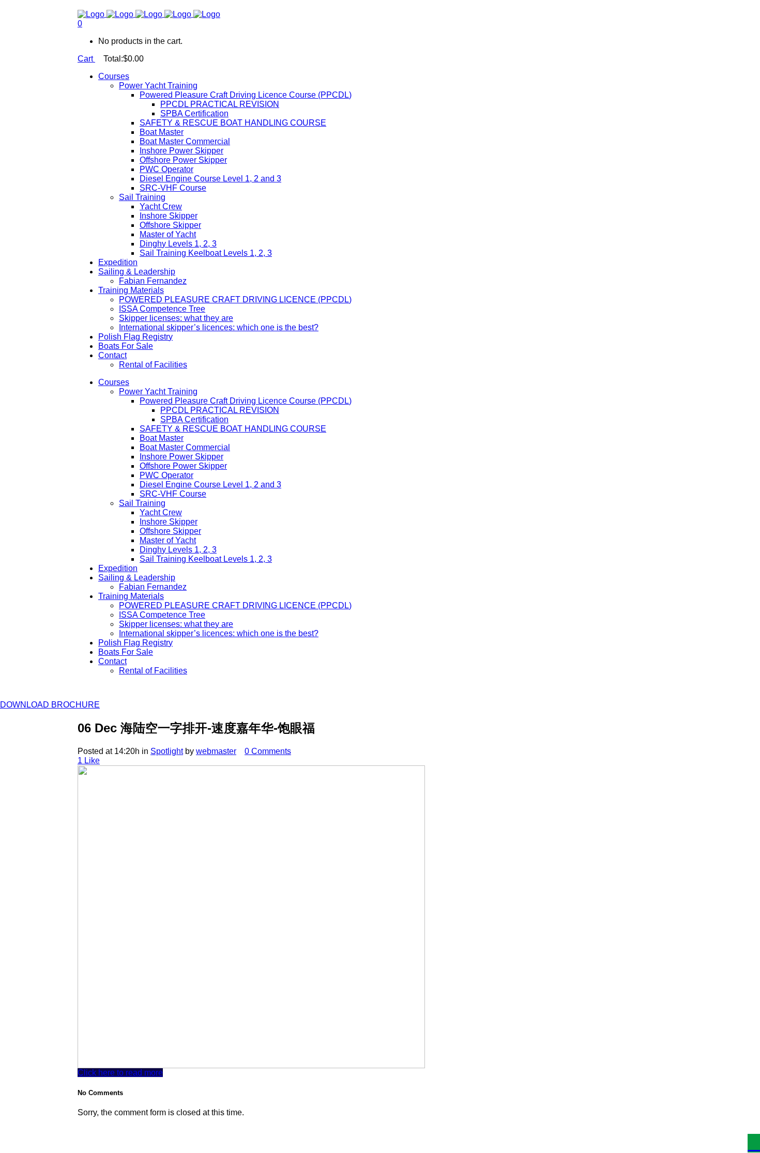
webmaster (216, 751)
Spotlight (166, 751)
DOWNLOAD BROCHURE (50, 704)
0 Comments (268, 751)
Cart (86, 58)
